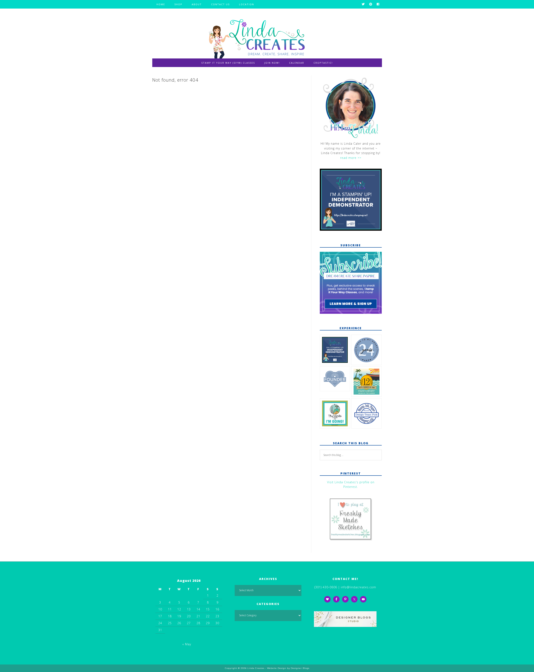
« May (186, 644)
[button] (335, 350)
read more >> (350, 158)
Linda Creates (267, 36)
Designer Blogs (300, 668)
